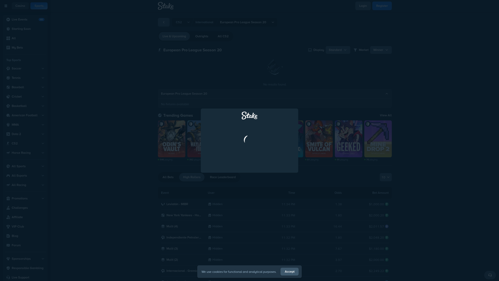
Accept (290, 271)
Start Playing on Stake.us (249, 174)
